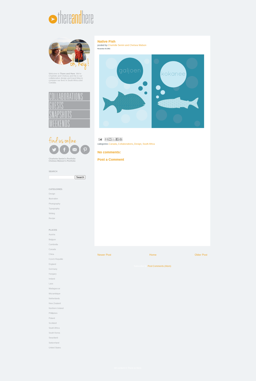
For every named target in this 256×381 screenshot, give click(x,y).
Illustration (53, 198)
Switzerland (54, 343)
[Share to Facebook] (117, 139)
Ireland (52, 279)
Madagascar (54, 288)
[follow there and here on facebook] (64, 153)
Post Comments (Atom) (159, 266)
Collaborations (125, 144)
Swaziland (53, 338)
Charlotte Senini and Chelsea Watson (127, 45)
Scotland (53, 323)
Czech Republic (56, 259)
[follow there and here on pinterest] (85, 153)
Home (152, 254)
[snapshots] (69, 118)
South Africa (149, 144)
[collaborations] (69, 100)
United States (55, 347)
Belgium (52, 239)
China (51, 254)
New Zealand (55, 303)
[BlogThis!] (110, 139)
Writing (52, 213)
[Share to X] (113, 139)
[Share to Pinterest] (121, 139)
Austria (52, 234)
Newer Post (104, 254)
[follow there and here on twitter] (54, 153)
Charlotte (53, 76)
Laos (51, 283)
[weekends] (69, 127)
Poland (52, 318)
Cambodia (53, 244)
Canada (113, 144)
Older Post (201, 254)
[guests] (69, 109)
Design (137, 144)
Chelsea (65, 76)
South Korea (54, 333)
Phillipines (53, 313)
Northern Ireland (56, 308)
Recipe (52, 218)
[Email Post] (100, 139)
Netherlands (54, 298)
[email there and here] (74, 153)
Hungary (53, 274)
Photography (54, 204)
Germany (53, 269)
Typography (54, 208)
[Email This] (106, 139)
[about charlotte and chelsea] (69, 69)
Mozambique (54, 293)
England (52, 264)
